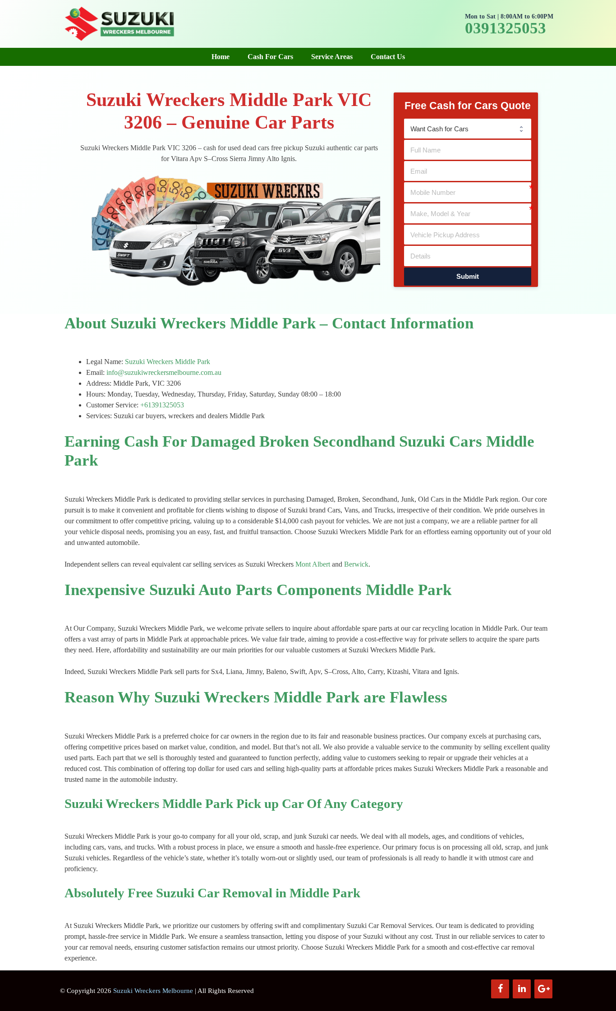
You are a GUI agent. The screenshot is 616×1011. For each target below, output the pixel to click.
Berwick (356, 564)
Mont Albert (312, 564)
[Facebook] (500, 988)
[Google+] (543, 988)
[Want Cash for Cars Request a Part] (467, 128)
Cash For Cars (270, 56)
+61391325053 (162, 405)
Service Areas (332, 56)
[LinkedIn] (522, 988)
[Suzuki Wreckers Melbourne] (118, 23)
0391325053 (505, 28)
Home (220, 56)
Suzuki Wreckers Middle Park (167, 361)
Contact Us (388, 56)
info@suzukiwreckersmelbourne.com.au (163, 372)
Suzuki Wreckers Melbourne (153, 990)
